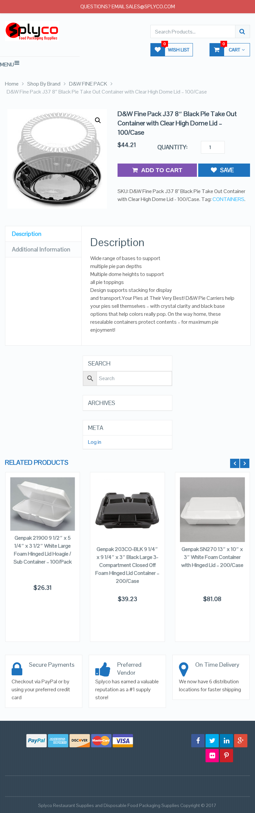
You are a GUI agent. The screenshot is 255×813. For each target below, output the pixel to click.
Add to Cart (161, 170)
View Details (42, 516)
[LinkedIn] (226, 740)
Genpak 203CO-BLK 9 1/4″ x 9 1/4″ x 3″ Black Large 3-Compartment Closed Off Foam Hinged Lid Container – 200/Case (127, 565)
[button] (98, 120)
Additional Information (41, 249)
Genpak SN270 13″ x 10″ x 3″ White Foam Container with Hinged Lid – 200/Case (212, 557)
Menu (7, 64)
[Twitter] (212, 740)
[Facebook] (198, 740)
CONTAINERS (228, 199)
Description (27, 233)
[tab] (43, 234)
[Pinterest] (226, 755)
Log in (94, 442)
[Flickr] (212, 755)
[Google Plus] (240, 740)
